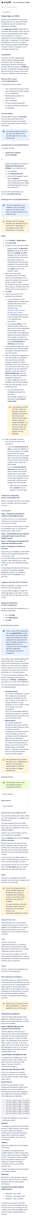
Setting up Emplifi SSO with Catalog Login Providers (16, 311)
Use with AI (7, 12)
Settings (3, 7)
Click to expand (7, 794)
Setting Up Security (12, 7)
